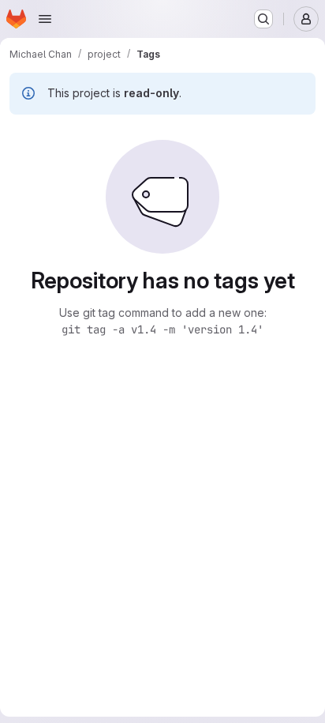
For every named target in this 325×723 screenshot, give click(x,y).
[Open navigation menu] (45, 19)
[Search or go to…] (263, 18)
